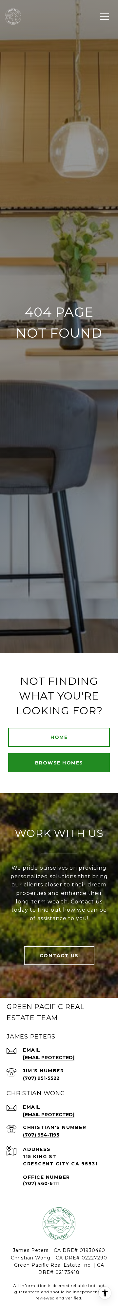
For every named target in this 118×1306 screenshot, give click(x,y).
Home (59, 737)
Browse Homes (59, 763)
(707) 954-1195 (41, 1135)
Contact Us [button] (59, 956)
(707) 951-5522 (41, 1078)
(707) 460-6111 (41, 1183)
